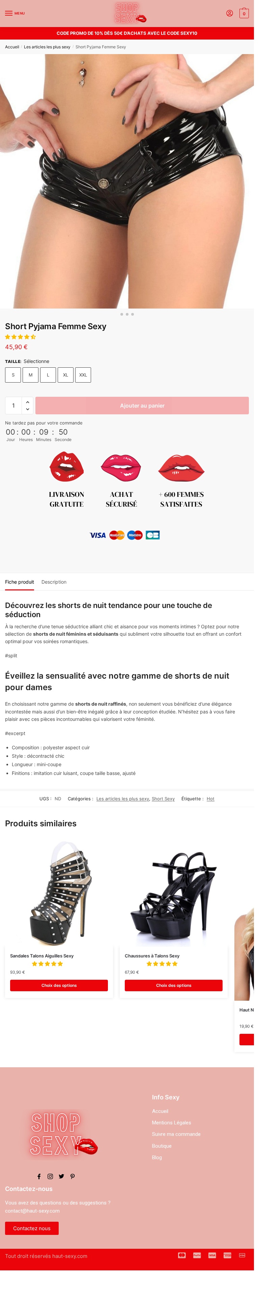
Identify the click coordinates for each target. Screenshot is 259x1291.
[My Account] (230, 13)
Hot (210, 798)
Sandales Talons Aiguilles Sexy (42, 955)
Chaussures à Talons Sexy (152, 955)
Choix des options (59, 985)
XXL (83, 374)
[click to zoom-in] (127, 181)
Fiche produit (19, 582)
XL (65, 374)
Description (53, 582)
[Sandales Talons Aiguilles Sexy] (59, 892)
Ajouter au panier (142, 405)
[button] (21, 337)
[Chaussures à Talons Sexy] (174, 892)
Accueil (12, 46)
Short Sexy (163, 798)
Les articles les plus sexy (47, 46)
